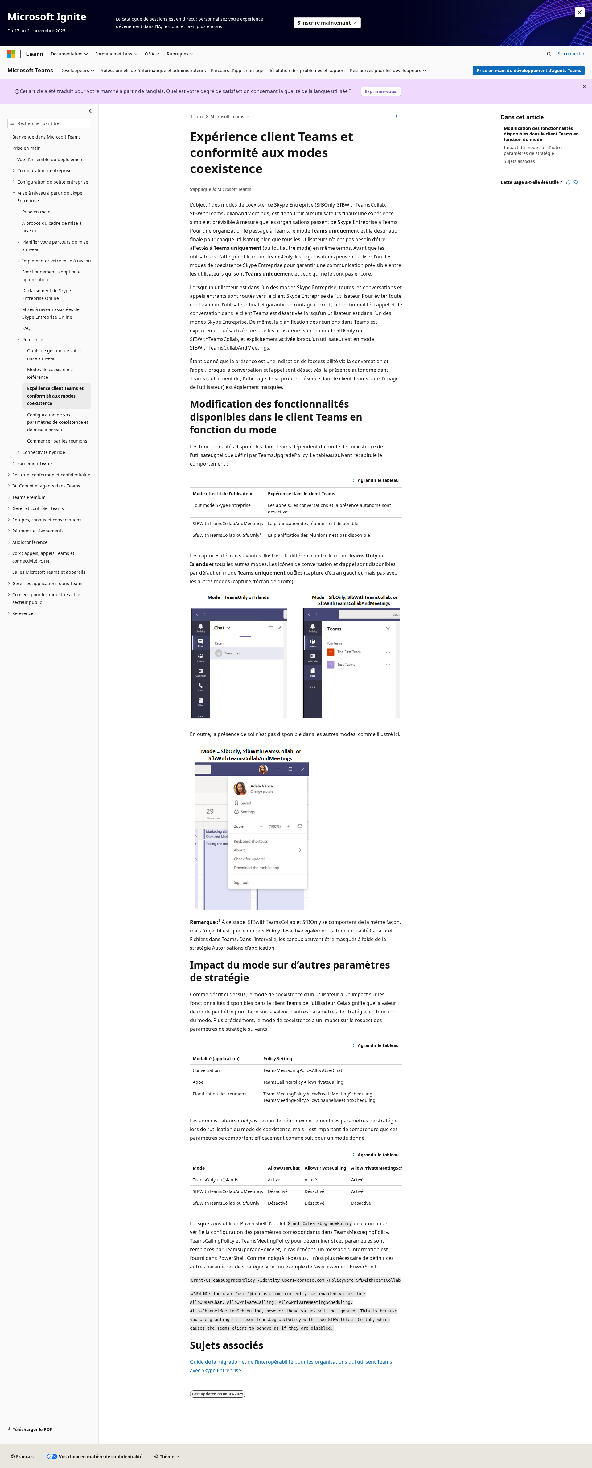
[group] (296, 1188)
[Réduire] (90, 111)
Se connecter (571, 53)
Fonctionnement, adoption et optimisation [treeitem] (52, 275)
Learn (197, 116)
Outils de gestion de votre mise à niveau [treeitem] (54, 354)
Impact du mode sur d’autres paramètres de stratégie (534, 150)
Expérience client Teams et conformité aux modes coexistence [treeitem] (55, 395)
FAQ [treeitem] (26, 328)
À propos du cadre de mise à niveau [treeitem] (52, 227)
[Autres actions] (396, 117)
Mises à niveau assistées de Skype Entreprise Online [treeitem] (51, 313)
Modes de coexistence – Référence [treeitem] (51, 373)
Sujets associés (519, 161)
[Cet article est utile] (568, 182)
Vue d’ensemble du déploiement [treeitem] (50, 159)
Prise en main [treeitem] (36, 212)
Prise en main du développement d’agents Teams (529, 70)
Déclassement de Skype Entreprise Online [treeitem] (46, 294)
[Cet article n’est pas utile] (575, 182)
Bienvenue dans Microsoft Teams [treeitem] (46, 137)
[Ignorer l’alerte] (580, 12)
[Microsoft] (11, 54)
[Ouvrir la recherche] (549, 53)
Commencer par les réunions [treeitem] (57, 441)
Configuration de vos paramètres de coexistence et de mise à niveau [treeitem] (57, 422)
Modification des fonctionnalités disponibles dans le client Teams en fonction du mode (541, 133)
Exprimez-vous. (381, 91)
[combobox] (49, 123)
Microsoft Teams (227, 116)
